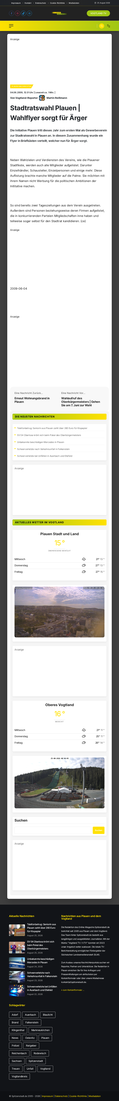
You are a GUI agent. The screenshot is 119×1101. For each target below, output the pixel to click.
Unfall (30, 1068)
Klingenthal (18, 1030)
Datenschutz (40, 3)
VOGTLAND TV (98, 13)
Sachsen (17, 1061)
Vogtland (45, 1068)
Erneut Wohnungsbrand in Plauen (32, 400)
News (15, 1037)
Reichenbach (19, 1053)
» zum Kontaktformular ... (72, 990)
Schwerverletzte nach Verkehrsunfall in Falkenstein (43, 449)
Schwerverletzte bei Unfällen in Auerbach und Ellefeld (44, 456)
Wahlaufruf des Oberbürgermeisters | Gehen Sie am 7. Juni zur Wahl (80, 402)
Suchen (21, 820)
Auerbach (30, 1014)
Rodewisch (40, 1053)
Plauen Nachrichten (21, 86)
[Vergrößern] (100, 590)
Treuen (16, 1068)
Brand (15, 1022)
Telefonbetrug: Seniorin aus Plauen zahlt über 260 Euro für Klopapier (52, 428)
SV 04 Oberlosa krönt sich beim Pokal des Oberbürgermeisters (49, 435)
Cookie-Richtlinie (57, 3)
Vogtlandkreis (19, 1076)
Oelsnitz (29, 1037)
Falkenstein (31, 1022)
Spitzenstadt (36, 1061)
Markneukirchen (40, 1030)
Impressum (16, 3)
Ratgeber (31, 1045)
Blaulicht (48, 1014)
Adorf (15, 1014)
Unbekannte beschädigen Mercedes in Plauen (40, 442)
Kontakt (28, 3)
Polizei (15, 1045)
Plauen (45, 1037)
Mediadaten (74, 3)
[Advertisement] (59, 61)
